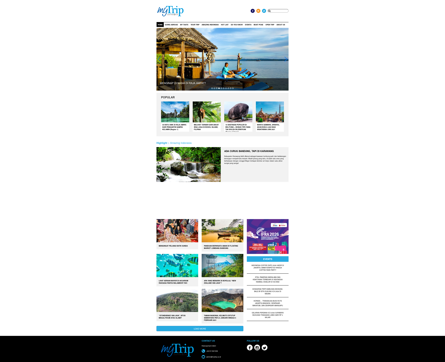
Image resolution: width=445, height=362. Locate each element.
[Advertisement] (222, 201)
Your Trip (195, 24)
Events (248, 24)
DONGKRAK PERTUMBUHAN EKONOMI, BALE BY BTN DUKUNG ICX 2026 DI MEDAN (267, 291)
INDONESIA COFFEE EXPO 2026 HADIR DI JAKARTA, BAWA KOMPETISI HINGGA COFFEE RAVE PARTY (267, 267)
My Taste (184, 24)
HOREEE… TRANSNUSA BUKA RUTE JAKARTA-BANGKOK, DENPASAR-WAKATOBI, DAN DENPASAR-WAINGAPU (267, 303)
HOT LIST (225, 24)
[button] (212, 88)
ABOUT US (281, 24)
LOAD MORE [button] (200, 328)
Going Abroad (171, 24)
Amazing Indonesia (210, 24)
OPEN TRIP (269, 24)
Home (160, 24)
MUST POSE (258, 24)
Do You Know (237, 24)
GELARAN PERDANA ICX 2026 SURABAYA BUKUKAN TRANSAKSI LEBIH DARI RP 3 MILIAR (268, 314)
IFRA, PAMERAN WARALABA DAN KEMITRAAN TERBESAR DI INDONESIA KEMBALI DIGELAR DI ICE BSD (268, 279)
